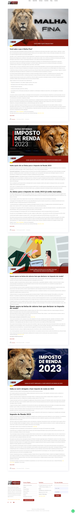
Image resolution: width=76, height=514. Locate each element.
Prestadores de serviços (27, 496)
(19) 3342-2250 (41, 113)
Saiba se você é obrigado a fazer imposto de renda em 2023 (32, 389)
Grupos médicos (26, 491)
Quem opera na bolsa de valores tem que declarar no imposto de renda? (36, 276)
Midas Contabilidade (20, 111)
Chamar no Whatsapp (28, 500)
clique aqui (35, 426)
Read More (12, 115)
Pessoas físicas (26, 489)
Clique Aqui (33, 317)
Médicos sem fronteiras (27, 485)
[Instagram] (10, 502)
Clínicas (24, 494)
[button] (73, 511)
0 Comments (27, 119)
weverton (13, 119)
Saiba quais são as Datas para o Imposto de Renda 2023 (30, 166)
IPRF (11, 162)
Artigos (24, 487)
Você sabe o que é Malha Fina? (21, 49)
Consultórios (25, 493)
